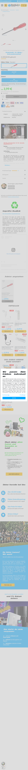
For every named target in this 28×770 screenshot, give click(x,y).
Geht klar (14, 398)
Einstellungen (22, 395)
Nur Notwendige (6, 395)
